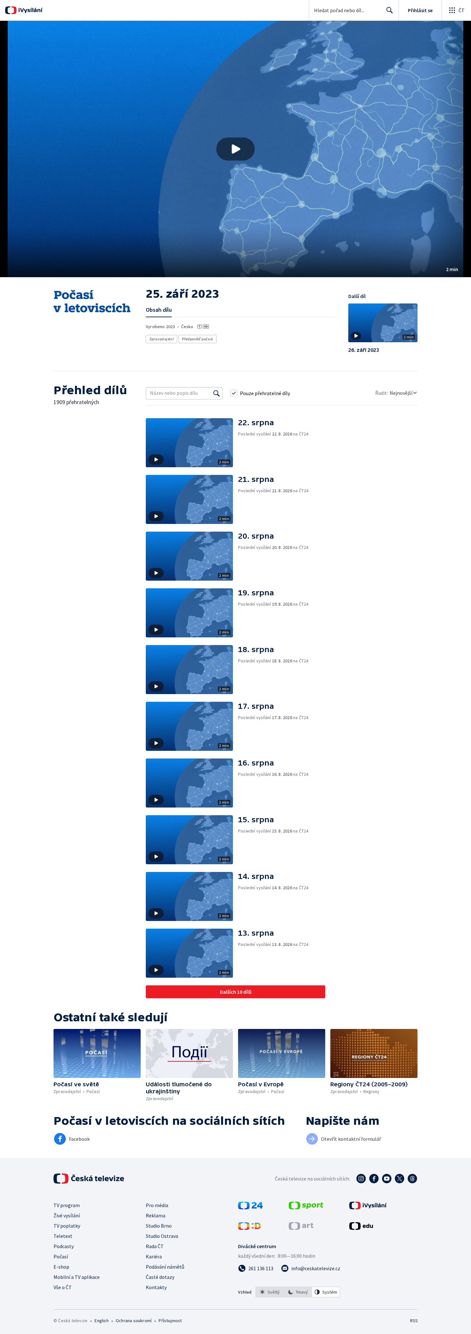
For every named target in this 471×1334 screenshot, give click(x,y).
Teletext (63, 1236)
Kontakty (156, 1287)
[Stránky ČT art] (301, 1228)
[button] (235, 149)
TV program (67, 1205)
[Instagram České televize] (361, 1178)
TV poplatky (67, 1225)
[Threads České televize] (412, 1178)
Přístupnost (170, 1320)
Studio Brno (159, 1225)
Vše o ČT (63, 1287)
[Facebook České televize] (374, 1178)
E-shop (61, 1267)
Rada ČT (155, 1246)
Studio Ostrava (162, 1236)
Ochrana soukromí (134, 1320)
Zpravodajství (161, 338)
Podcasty (64, 1246)
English (101, 1320)
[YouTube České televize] (387, 1178)
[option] (270, 1292)
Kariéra (154, 1256)
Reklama (155, 1215)
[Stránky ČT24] (250, 1207)
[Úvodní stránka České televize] (89, 1178)
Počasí (61, 1256)
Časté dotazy (160, 1277)
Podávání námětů (165, 1267)
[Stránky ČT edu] (361, 1228)
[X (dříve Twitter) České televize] (399, 1178)
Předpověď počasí (197, 338)
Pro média (157, 1205)
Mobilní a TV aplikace (77, 1277)
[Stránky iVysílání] (368, 1207)
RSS (414, 1320)
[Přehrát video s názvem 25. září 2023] (235, 149)
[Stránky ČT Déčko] (249, 1228)
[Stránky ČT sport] (306, 1207)
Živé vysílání (67, 1215)
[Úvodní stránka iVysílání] (29, 10)
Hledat (390, 10)
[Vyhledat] (216, 393)
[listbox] (297, 1292)
